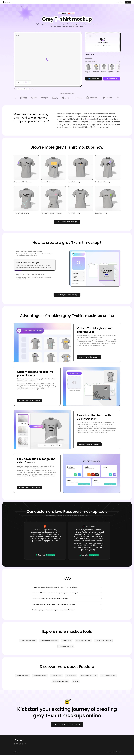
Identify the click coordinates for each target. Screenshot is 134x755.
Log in (128, 2)
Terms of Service (116, 752)
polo (88, 119)
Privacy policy (108, 752)
